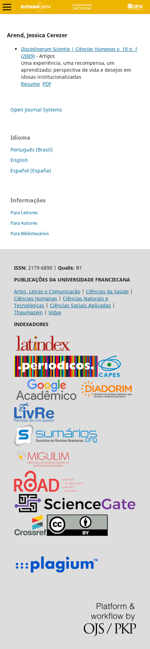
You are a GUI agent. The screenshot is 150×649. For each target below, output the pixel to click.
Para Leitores (24, 212)
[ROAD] (48, 490)
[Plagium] (56, 573)
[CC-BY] (77, 534)
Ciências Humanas (35, 298)
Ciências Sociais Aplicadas (80, 305)
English (19, 160)
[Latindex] (43, 352)
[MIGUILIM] (43, 467)
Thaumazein (28, 312)
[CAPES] (109, 375)
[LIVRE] (34, 421)
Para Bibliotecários (29, 233)
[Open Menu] (7, 7)
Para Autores (23, 223)
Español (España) (30, 170)
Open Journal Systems (36, 109)
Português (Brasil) (31, 149)
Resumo (30, 83)
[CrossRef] (30, 534)
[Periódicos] (56, 375)
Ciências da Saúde (107, 291)
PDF (47, 83)
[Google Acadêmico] (46, 398)
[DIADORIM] (106, 398)
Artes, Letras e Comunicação (47, 291)
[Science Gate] (75, 511)
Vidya (54, 312)
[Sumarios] (55, 444)
